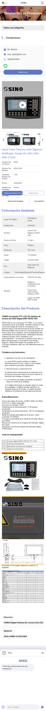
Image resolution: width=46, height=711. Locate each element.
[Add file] (3, 707)
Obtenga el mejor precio (13, 193)
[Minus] (42, 652)
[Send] (43, 707)
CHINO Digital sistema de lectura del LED (23, 623)
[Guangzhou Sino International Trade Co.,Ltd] (24, 3)
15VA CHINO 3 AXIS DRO (15, 636)
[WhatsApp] (5, 66)
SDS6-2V (8, 631)
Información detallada (15, 201)
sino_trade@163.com (16, 54)
